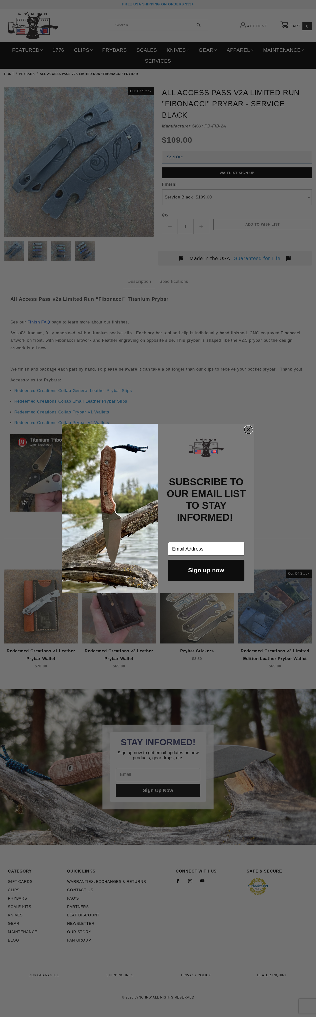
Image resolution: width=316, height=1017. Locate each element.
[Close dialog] (248, 430)
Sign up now (206, 570)
